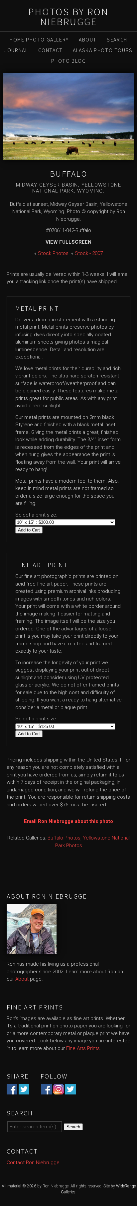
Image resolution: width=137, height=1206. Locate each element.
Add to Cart (29, 529)
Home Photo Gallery (39, 39)
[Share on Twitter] (24, 1091)
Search (117, 39)
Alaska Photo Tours (103, 50)
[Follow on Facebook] (46, 1091)
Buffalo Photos (64, 838)
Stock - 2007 (89, 253)
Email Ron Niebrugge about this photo (68, 821)
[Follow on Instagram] (58, 1091)
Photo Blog (68, 60)
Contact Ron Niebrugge (33, 1163)
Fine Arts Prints (83, 1048)
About (88, 39)
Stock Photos (53, 253)
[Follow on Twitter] (70, 1091)
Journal (16, 50)
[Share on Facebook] (12, 1091)
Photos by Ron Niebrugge (68, 16)
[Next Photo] (135, 117)
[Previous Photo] (1, 117)
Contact (50, 50)
